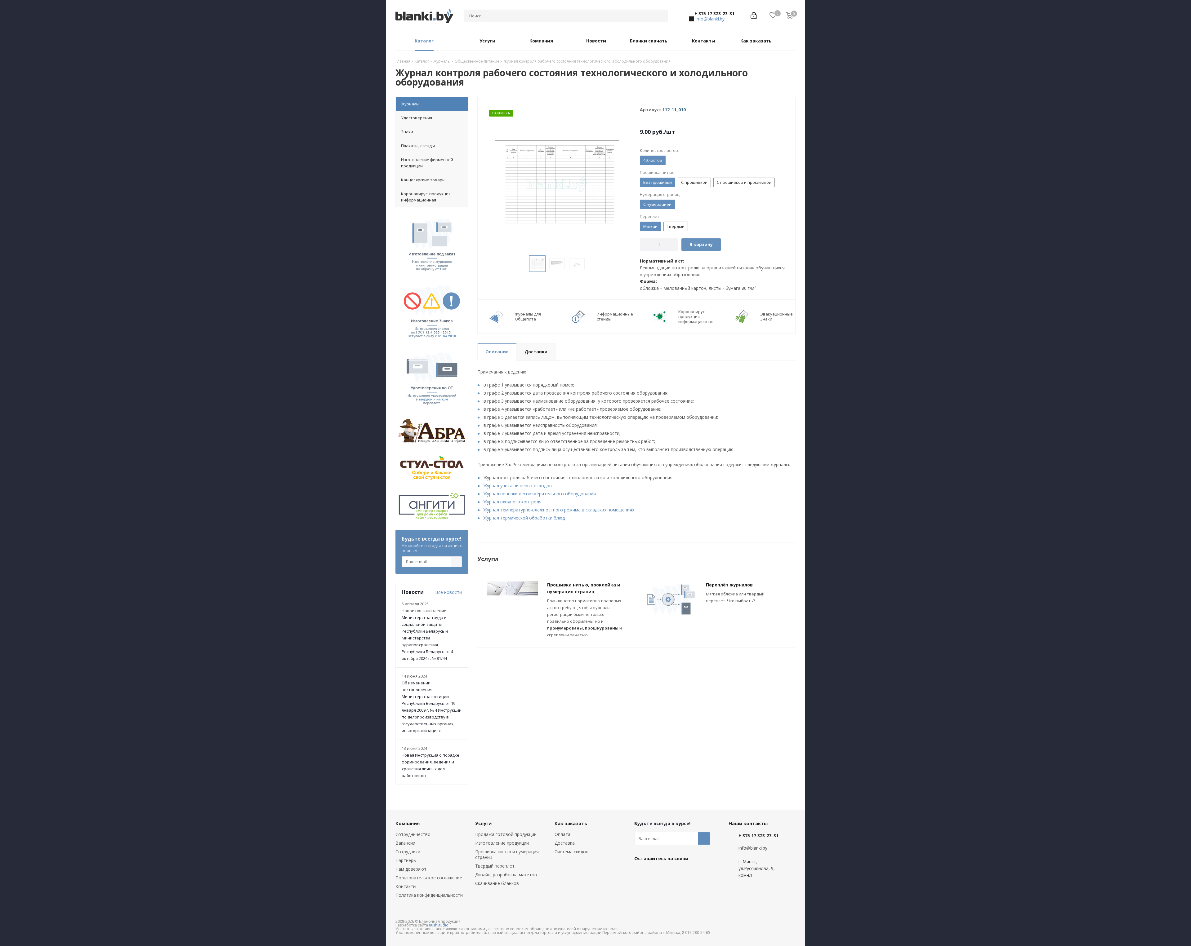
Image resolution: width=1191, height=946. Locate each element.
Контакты (405, 886)
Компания (407, 823)
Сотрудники (407, 852)
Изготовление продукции (502, 843)
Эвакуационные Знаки (776, 316)
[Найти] (660, 16)
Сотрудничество (412, 834)
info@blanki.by (710, 19)
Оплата (562, 834)
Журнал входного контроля (513, 502)
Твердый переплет (495, 866)
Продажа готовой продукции (506, 834)
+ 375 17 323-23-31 (714, 13)
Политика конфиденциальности (429, 895)
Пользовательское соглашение (428, 878)
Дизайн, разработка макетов (506, 874)
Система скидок (571, 852)
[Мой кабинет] (754, 16)
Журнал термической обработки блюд (524, 518)
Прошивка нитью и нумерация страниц (507, 854)
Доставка (565, 843)
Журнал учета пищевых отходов (518, 485)
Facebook (656, 872)
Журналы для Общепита (528, 316)
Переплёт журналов (729, 585)
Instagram (671, 872)
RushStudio (438, 925)
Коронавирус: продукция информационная (695, 316)
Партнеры (406, 860)
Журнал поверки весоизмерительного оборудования (540, 494)
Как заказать (571, 823)
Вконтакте (640, 872)
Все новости (448, 592)
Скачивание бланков (497, 883)
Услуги (483, 823)
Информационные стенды (615, 316)
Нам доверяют (410, 869)
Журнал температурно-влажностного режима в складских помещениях (559, 510)
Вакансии (405, 843)
